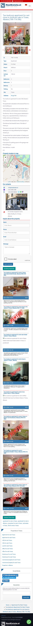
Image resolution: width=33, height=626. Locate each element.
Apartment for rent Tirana (8, 534)
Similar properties (9, 268)
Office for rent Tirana (7, 548)
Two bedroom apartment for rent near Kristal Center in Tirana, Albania (15, 335)
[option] (8, 50)
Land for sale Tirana (7, 546)
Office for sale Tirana (7, 551)
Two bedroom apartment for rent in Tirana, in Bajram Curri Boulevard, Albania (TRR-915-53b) (15, 418)
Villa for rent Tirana (7, 540)
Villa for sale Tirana (7, 543)
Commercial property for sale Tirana (11, 562)
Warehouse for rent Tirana (9, 554)
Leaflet (9, 181)
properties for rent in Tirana (15, 523)
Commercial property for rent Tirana (11, 559)
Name (4, 222)
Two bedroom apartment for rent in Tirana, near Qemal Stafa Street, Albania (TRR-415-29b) (15, 274)
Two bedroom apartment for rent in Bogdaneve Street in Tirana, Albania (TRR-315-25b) (16, 452)
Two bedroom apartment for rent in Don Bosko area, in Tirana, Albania (14, 392)
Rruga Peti (13, 95)
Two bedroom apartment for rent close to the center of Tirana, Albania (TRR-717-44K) (15, 307)
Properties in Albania (7, 565)
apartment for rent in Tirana (10, 521)
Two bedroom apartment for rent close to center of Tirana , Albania (15, 359)
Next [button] (30, 50)
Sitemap (3, 615)
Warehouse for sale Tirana (9, 557)
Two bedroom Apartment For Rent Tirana (17, 607)
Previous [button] (3, 50)
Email (4, 236)
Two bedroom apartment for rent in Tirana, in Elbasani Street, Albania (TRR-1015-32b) (15, 485)
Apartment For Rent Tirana (19, 605)
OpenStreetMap (20, 181)
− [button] (5, 160)
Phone (5, 229)
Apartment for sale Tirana (8, 537)
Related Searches (9, 517)
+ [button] (5, 157)
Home (7, 605)
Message (5, 244)
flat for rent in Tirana (13, 525)
